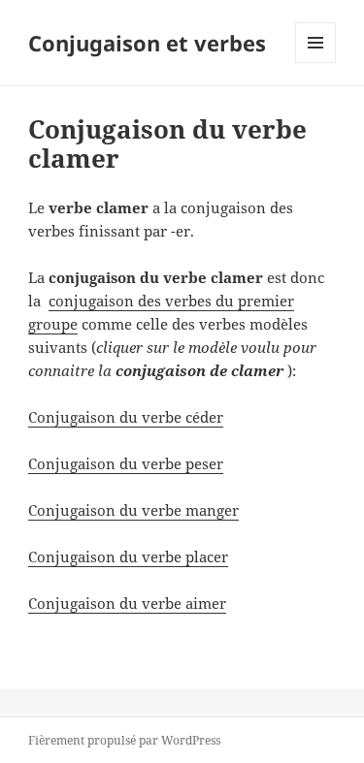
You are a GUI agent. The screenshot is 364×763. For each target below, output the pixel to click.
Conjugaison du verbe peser (125, 463)
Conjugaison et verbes (147, 42)
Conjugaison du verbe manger (133, 510)
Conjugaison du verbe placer (128, 556)
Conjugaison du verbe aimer (127, 603)
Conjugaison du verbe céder (125, 417)
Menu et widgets (316, 62)
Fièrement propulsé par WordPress (124, 740)
